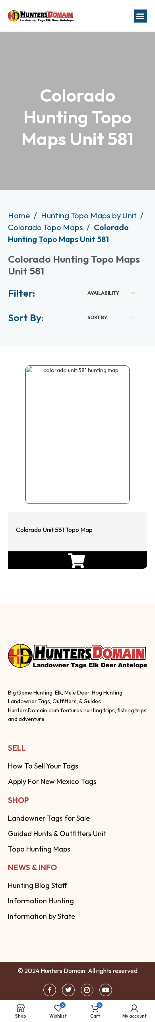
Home (20, 215)
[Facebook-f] (49, 990)
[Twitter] (68, 990)
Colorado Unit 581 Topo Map (54, 530)
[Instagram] (87, 990)
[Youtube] (105, 990)
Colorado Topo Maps (46, 227)
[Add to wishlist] (76, 480)
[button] (140, 16)
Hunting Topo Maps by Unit (89, 215)
